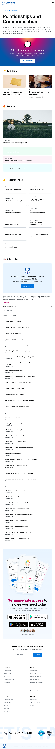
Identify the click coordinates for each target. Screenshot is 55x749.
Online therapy (7, 670)
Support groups (7, 676)
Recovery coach (34, 685)
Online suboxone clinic (35, 673)
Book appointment (27, 286)
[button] (52, 3)
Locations (6, 717)
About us (6, 705)
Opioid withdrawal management (37, 688)
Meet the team (7, 711)
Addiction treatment (35, 679)
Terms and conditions (35, 702)
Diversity (6, 714)
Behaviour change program (36, 682)
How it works (7, 682)
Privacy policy (33, 699)
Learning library (7, 685)
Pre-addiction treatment (36, 676)
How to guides (7, 673)
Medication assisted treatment (37, 690)
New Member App (8, 699)
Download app (7, 702)
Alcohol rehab (33, 670)
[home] (8, 3)
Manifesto (6, 708)
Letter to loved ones (9, 679)
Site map (32, 705)
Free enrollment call (27, 60)
